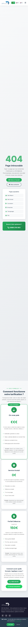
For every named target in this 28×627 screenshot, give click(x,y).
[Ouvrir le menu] (25, 3)
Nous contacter (15, 184)
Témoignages (10, 211)
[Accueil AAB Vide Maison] (5, 2)
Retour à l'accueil (14, 180)
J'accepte (10, 624)
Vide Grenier (10, 199)
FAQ (8, 215)
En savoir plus (18, 620)
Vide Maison (10, 195)
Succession (10, 203)
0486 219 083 (14, 227)
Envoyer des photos (15, 586)
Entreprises (10, 207)
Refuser (18, 624)
